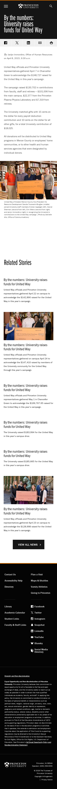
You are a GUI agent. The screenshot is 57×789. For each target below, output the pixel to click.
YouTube (39, 637)
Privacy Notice (46, 780)
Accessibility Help (13, 580)
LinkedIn (39, 630)
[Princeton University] (15, 764)
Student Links (12, 618)
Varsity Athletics (39, 586)
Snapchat (40, 624)
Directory (9, 586)
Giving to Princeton (40, 592)
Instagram (40, 618)
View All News (28, 544)
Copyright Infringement (43, 776)
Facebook (40, 606)
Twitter (38, 612)
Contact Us (10, 574)
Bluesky (39, 643)
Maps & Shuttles (39, 580)
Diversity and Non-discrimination (17, 676)
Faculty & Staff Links (15, 624)
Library (8, 606)
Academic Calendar (15, 612)
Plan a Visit (37, 574)
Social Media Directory (41, 650)
